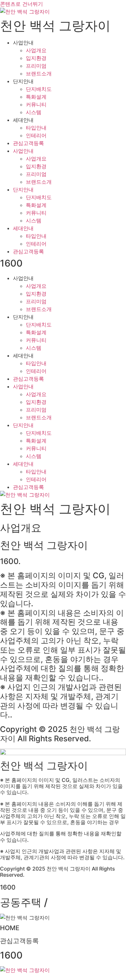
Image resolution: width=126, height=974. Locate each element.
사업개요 (36, 50)
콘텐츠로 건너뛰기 (21, 4)
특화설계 (36, 96)
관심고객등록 (28, 143)
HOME (9, 928)
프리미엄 (36, 66)
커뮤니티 (36, 104)
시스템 (33, 112)
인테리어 (36, 135)
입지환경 (36, 58)
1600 (11, 263)
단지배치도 (39, 89)
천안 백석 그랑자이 (55, 26)
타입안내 (36, 127)
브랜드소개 (39, 73)
